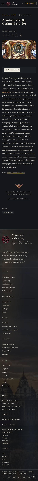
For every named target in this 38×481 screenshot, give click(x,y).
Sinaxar (4, 312)
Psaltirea (5, 435)
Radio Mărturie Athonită (9, 326)
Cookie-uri (23, 473)
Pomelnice (5, 443)
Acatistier (5, 441)
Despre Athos (6, 351)
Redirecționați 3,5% (8, 379)
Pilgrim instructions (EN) (10, 347)
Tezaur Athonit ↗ (7, 386)
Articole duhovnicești (8, 277)
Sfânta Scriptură (7, 432)
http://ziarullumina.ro (16, 172)
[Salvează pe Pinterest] (12, 35)
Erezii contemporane (8, 287)
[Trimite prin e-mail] (16, 35)
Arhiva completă (7, 291)
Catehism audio (6, 333)
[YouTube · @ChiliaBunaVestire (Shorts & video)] (14, 477)
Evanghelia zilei (6, 302)
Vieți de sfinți (6, 281)
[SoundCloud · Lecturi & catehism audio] (29, 477)
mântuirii (6, 92)
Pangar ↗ (5, 382)
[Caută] (23, 3)
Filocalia (4, 438)
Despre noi (5, 369)
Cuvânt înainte (6, 365)
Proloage (5, 309)
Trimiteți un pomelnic (19, 198)
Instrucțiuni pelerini (8, 344)
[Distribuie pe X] (8, 35)
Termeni (30, 472)
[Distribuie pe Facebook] (3, 35)
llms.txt (4, 459)
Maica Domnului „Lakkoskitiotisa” (13, 429)
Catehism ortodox (7, 284)
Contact (4, 372)
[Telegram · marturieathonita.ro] (24, 477)
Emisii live (5, 323)
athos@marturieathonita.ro (11, 419)
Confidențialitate (9, 473)
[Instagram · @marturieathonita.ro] (9, 477)
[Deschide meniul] (2, 4)
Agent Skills (6, 465)
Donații (4, 375)
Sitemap (4, 456)
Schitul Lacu (5, 354)
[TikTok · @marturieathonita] (19, 477)
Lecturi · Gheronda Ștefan (10, 330)
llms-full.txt (5, 462)
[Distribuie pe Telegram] (20, 35)
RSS (3, 453)
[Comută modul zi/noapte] (33, 476)
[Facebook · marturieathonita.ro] (4, 477)
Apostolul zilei (9, 15)
